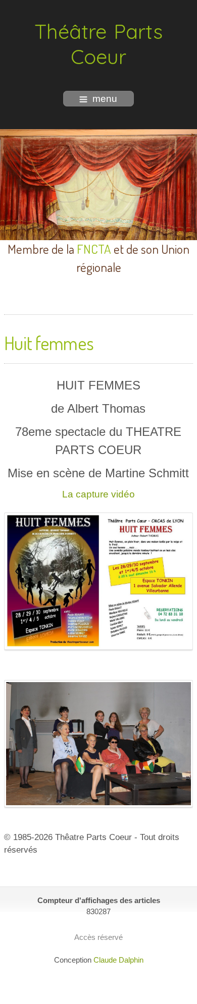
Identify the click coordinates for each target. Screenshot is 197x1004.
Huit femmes (49, 343)
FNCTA (94, 249)
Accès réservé (98, 937)
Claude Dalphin (118, 960)
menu (104, 98)
